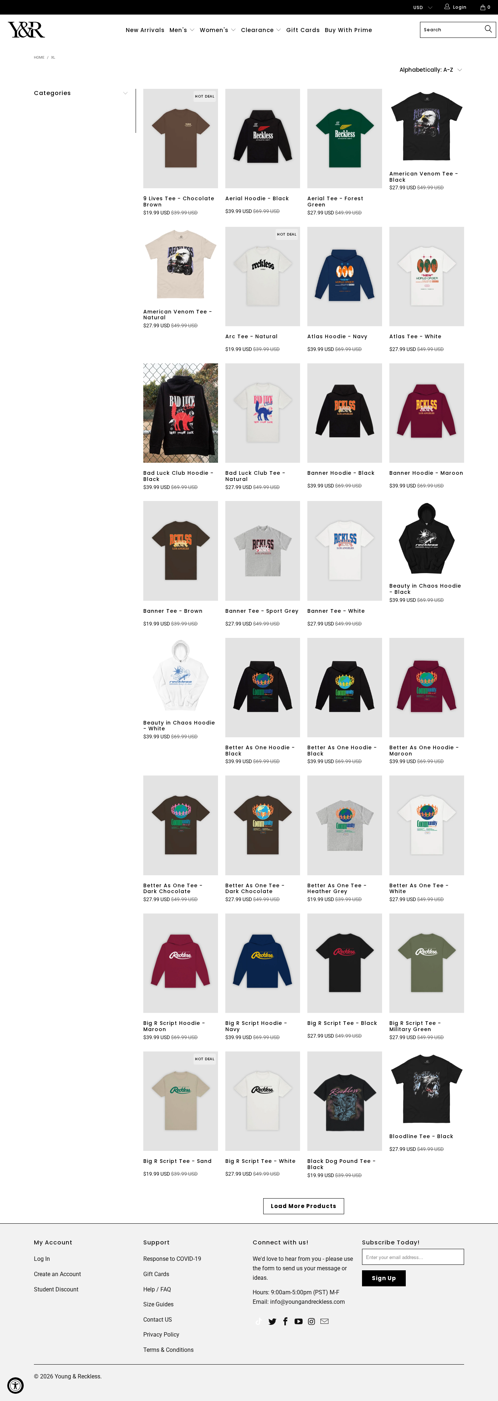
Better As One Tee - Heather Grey (344, 825)
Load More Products (303, 1206)
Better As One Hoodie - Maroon (426, 687)
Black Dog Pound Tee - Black (344, 1101)
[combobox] (458, 30)
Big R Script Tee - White (262, 1101)
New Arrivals (145, 30)
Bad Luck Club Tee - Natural (262, 413)
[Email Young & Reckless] (324, 1322)
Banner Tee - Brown (180, 550)
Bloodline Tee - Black (426, 1088)
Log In (42, 1258)
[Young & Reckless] (43, 30)
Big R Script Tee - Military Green (426, 963)
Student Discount (56, 1289)
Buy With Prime (348, 30)
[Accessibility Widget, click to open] (15, 1385)
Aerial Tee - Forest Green (344, 138)
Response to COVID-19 (172, 1258)
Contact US (157, 1319)
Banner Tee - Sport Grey (262, 550)
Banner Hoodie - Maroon (426, 413)
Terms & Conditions (168, 1349)
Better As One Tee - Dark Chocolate (180, 825)
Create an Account (57, 1274)
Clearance (258, 30)
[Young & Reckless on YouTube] (298, 1322)
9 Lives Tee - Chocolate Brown (180, 138)
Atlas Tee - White (426, 276)
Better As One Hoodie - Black (262, 687)
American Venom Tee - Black (426, 126)
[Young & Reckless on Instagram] (311, 1322)
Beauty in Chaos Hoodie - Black (426, 538)
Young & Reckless (77, 1376)
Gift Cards (303, 30)
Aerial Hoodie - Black (262, 138)
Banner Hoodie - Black (344, 413)
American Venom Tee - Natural (180, 264)
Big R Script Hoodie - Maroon (180, 963)
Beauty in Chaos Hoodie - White (180, 675)
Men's (178, 30)
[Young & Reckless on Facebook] (285, 1322)
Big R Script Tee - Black (344, 963)
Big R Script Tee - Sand (180, 1101)
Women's (214, 30)
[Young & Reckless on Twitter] (258, 1322)
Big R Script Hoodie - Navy (262, 963)
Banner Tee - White (344, 550)
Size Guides (158, 1304)
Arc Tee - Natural (262, 276)
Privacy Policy (161, 1334)
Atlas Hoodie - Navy (344, 276)
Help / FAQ (157, 1289)
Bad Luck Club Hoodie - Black (180, 413)
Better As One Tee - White (426, 825)
